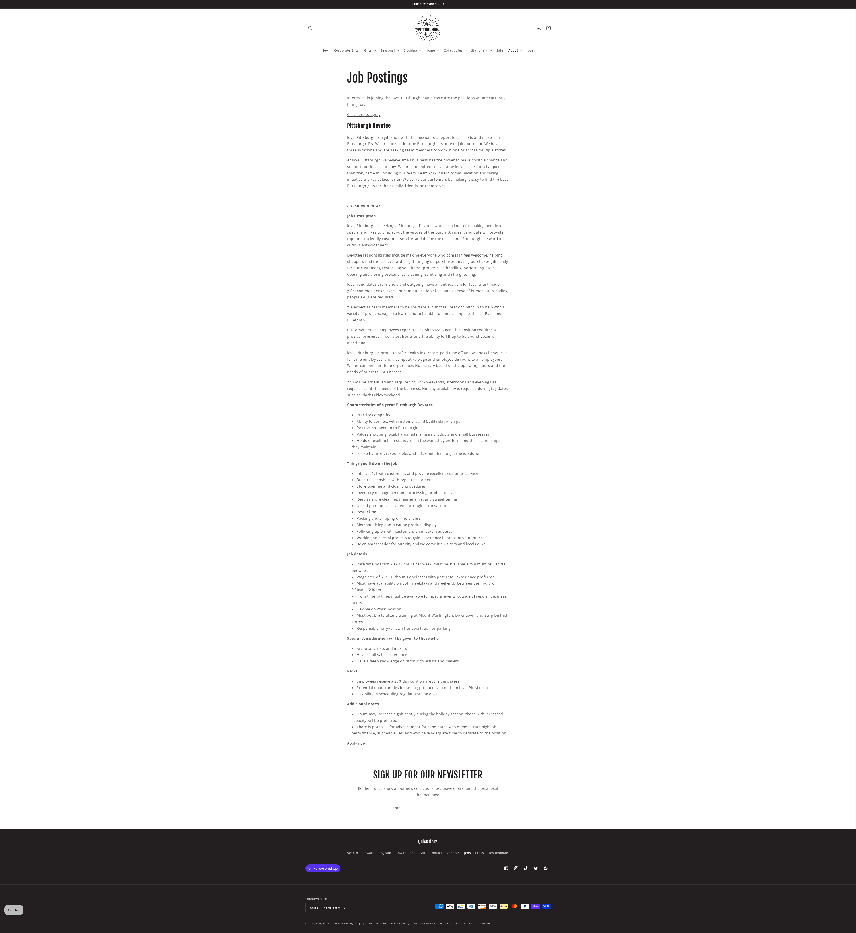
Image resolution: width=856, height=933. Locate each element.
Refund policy (378, 923)
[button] (310, 28)
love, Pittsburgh (326, 923)
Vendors (453, 853)
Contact (436, 853)
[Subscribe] (463, 808)
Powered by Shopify (351, 923)
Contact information (477, 923)
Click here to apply (363, 114)
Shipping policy (450, 923)
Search (352, 853)
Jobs (467, 853)
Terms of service (424, 923)
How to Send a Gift (410, 853)
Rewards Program (376, 853)
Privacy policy (400, 923)
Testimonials (498, 853)
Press (479, 853)
